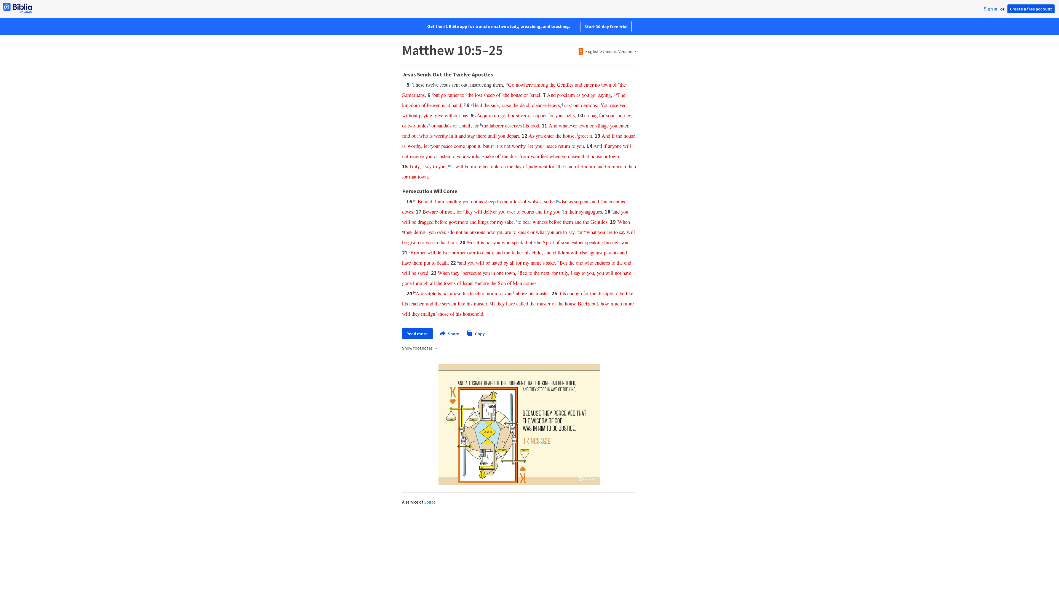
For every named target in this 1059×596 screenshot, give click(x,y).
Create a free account (1031, 9)
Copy (479, 333)
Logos (430, 502)
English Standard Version (608, 51)
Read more (417, 333)
